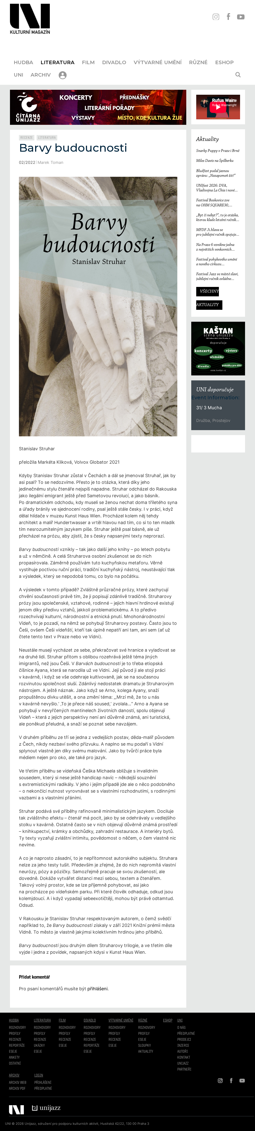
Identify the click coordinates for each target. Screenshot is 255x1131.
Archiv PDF (17, 1089)
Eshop (224, 62)
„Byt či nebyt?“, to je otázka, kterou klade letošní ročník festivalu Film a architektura (218, 218)
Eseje (13, 1052)
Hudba (23, 62)
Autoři (182, 1052)
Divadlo (114, 62)
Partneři (184, 1070)
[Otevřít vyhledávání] (238, 75)
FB (228, 16)
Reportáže (17, 1046)
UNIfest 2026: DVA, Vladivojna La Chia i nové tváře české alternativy (215, 188)
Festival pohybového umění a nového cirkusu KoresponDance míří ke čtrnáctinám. (216, 262)
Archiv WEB (17, 1083)
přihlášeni (97, 988)
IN (215, 16)
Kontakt (183, 1058)
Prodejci (184, 1040)
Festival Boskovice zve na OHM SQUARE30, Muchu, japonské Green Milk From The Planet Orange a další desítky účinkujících (217, 203)
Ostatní (15, 1064)
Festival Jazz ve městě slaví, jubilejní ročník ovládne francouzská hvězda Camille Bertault (217, 276)
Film (88, 62)
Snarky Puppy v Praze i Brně (217, 151)
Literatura (57, 62)
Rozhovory (17, 1028)
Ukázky (39, 1046)
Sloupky (144, 1046)
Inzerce (183, 1046)
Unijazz (183, 1064)
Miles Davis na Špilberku (215, 161)
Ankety (14, 1058)
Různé (198, 62)
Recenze (26, 137)
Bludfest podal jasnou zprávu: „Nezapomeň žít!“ (215, 173)
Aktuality (207, 139)
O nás (181, 1028)
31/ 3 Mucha (209, 407)
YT (240, 16)
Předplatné (186, 1034)
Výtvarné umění (158, 62)
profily (39, 1034)
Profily (14, 1034)
